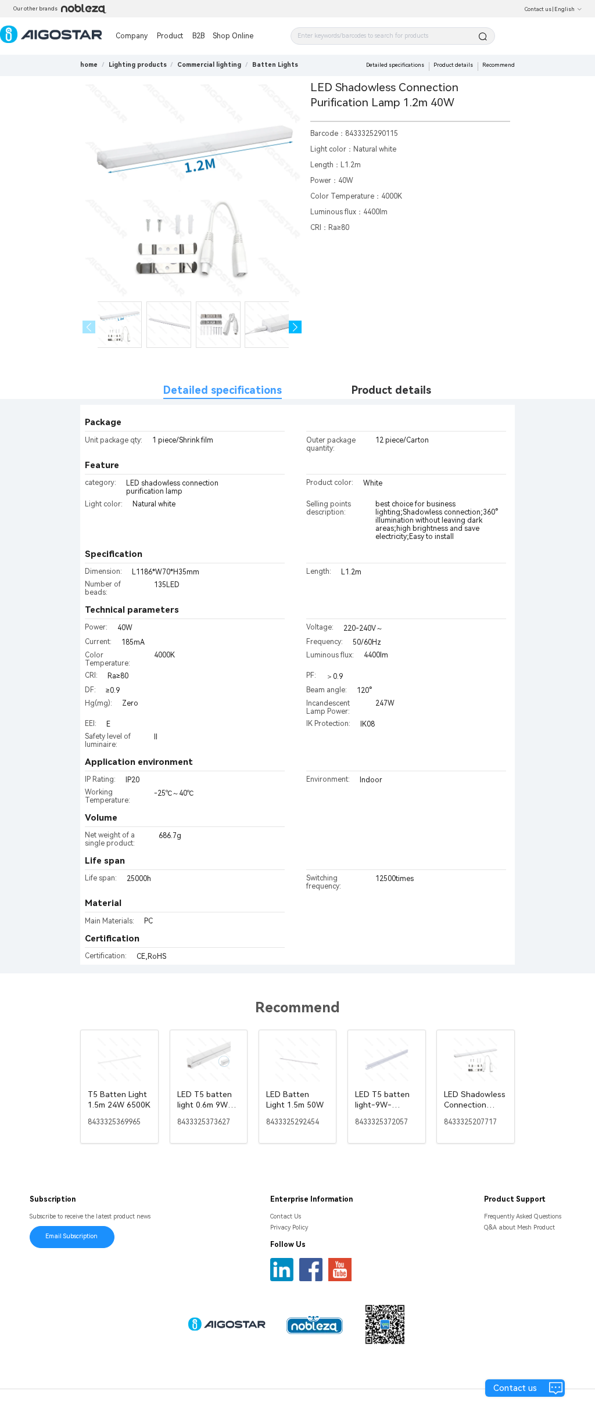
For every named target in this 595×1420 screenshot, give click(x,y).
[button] (295, 327)
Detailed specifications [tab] (222, 390)
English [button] (564, 9)
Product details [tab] (391, 390)
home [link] (89, 65)
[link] (138, 65)
